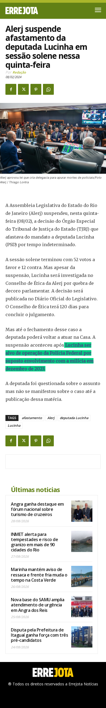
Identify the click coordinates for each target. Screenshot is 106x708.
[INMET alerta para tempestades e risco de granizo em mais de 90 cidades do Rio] (81, 541)
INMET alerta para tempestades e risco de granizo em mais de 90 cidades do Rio (34, 542)
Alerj (50, 418)
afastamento (32, 418)
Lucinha (14, 425)
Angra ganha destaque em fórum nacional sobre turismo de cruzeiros (37, 509)
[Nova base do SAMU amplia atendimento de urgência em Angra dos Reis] (81, 606)
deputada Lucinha (74, 418)
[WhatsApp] (48, 89)
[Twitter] (23, 89)
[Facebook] (10, 89)
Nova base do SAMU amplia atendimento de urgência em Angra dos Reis (37, 605)
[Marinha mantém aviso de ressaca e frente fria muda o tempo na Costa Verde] (81, 576)
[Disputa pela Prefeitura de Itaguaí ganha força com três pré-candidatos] (81, 637)
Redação (19, 72)
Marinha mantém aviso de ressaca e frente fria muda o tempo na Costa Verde (39, 574)
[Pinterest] (35, 89)
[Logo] (29, 10)
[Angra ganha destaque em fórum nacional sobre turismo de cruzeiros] (81, 511)
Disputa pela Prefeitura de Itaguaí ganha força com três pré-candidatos (39, 635)
